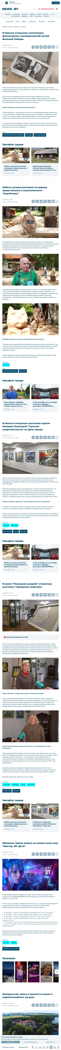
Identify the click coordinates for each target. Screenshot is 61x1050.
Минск (16, 531)
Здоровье (25, 16)
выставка (29, 135)
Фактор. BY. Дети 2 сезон (11, 948)
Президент (24, 14)
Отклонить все (50, 1042)
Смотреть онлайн (8, 1047)
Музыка (24, 21)
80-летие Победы (39, 135)
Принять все (10, 1042)
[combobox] (35, 9)
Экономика (16, 14)
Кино (17, 21)
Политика (8, 14)
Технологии (38, 16)
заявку (37, 903)
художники (7, 790)
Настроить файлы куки (30, 1042)
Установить (55, 2)
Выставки (42, 21)
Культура (52, 14)
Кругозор (46, 16)
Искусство (10, 21)
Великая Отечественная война (13, 135)
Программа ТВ (23, 1047)
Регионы (45, 14)
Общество (32, 14)
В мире (39, 14)
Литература (32, 21)
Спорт (31, 16)
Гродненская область (10, 371)
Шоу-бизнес (51, 21)
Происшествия (15, 16)
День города (7, 531)
